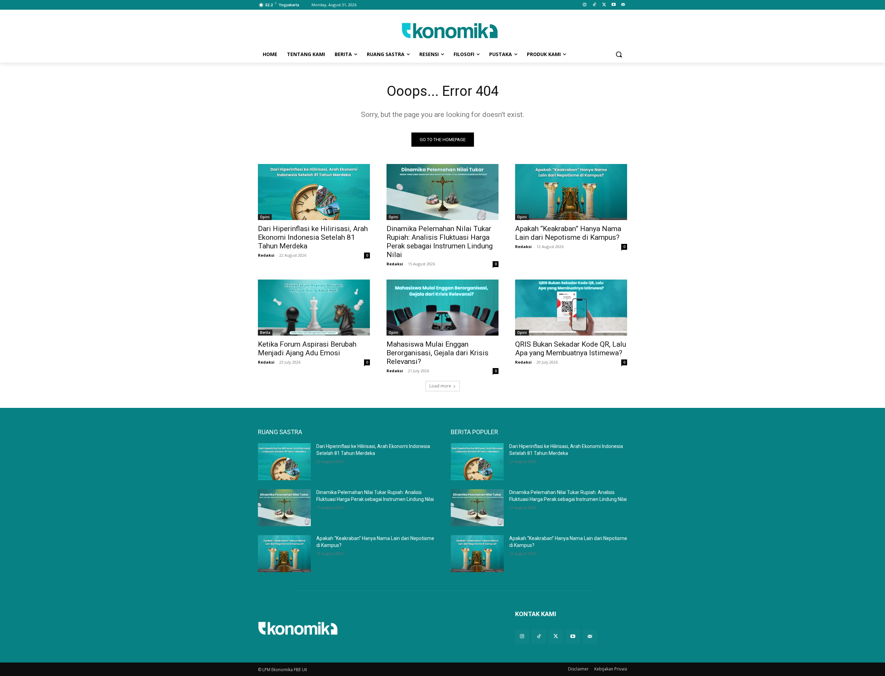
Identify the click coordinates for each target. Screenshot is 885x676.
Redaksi (266, 255)
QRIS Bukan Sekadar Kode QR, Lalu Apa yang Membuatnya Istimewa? (570, 348)
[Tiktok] (594, 5)
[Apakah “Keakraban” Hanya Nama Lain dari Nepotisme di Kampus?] (571, 192)
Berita (265, 332)
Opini (265, 216)
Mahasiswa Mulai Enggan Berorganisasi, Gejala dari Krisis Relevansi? (437, 353)
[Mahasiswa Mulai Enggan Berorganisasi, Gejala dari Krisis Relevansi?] (442, 308)
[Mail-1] (623, 5)
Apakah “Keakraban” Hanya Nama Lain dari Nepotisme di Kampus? (568, 233)
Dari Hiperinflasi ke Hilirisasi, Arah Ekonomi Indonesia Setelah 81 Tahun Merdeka (313, 237)
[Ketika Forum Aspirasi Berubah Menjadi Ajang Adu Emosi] (314, 308)
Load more (440, 386)
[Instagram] (585, 5)
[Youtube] (613, 5)
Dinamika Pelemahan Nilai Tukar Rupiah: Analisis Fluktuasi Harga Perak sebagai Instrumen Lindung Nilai (439, 242)
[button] (619, 54)
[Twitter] (604, 5)
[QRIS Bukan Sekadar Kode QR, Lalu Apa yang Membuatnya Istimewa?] (571, 308)
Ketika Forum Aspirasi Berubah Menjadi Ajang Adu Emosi (307, 348)
